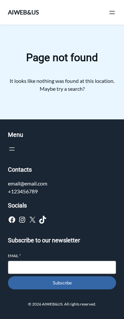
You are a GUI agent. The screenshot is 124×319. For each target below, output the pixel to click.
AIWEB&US (23, 12)
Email (14, 256)
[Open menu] (112, 12)
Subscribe (62, 283)
